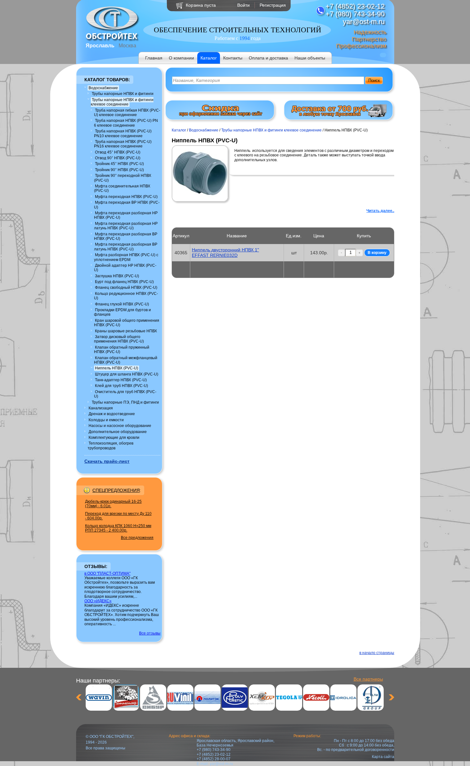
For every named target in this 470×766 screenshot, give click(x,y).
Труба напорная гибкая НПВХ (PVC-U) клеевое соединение (127, 112)
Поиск (374, 80)
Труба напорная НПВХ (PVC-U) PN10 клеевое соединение (123, 133)
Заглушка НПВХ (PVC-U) (117, 276)
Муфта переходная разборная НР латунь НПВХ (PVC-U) (126, 225)
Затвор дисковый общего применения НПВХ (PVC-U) (119, 339)
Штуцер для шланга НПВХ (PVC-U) (126, 374)
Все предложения (137, 537)
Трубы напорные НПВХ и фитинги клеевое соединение (122, 102)
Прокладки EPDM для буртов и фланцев (122, 312)
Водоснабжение (103, 88)
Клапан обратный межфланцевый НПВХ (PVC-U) (125, 360)
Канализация (101, 408)
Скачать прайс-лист (106, 461)
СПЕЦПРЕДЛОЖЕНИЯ (116, 490)
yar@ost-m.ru (221, 764)
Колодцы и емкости (106, 420)
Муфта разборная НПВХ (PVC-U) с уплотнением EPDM (126, 257)
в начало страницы (376, 653)
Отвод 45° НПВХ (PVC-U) (117, 152)
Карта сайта (383, 756)
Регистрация (273, 5)
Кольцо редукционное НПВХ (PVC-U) (126, 295)
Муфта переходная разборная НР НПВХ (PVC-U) (126, 215)
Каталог (208, 57)
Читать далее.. (380, 211)
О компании (181, 57)
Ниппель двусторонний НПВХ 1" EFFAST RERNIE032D (225, 252)
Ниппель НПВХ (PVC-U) (116, 368)
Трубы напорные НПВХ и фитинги (122, 93)
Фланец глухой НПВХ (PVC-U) (122, 304)
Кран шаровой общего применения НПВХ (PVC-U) (126, 322)
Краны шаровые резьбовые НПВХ (126, 331)
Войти (243, 5)
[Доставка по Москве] (339, 116)
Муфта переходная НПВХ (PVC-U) (126, 196)
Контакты (232, 57)
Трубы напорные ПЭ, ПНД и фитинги (125, 402)
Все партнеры (368, 679)
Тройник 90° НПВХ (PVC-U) (119, 170)
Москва (127, 45)
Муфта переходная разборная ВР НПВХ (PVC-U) (125, 236)
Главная (153, 57)
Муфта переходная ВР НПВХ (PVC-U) (127, 204)
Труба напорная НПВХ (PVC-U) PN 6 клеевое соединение (126, 122)
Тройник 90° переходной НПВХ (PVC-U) (122, 177)
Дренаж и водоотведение (112, 414)
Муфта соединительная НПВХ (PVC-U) (122, 188)
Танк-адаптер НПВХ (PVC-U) (121, 380)
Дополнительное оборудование (118, 432)
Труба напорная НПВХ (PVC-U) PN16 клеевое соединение (123, 143)
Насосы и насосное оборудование (120, 425)
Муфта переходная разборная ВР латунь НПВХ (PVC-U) (125, 246)
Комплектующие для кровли (114, 437)
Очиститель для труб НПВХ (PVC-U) (125, 394)
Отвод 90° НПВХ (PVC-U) (117, 158)
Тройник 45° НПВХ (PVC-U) (119, 164)
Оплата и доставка (268, 57)
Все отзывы (150, 633)
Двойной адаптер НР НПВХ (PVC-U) (125, 267)
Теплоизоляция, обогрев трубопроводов (110, 445)
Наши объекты (309, 57)
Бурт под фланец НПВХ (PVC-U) (124, 282)
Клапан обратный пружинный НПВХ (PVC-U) (121, 349)
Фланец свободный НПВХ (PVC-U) (126, 287)
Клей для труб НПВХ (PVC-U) (121, 385)
